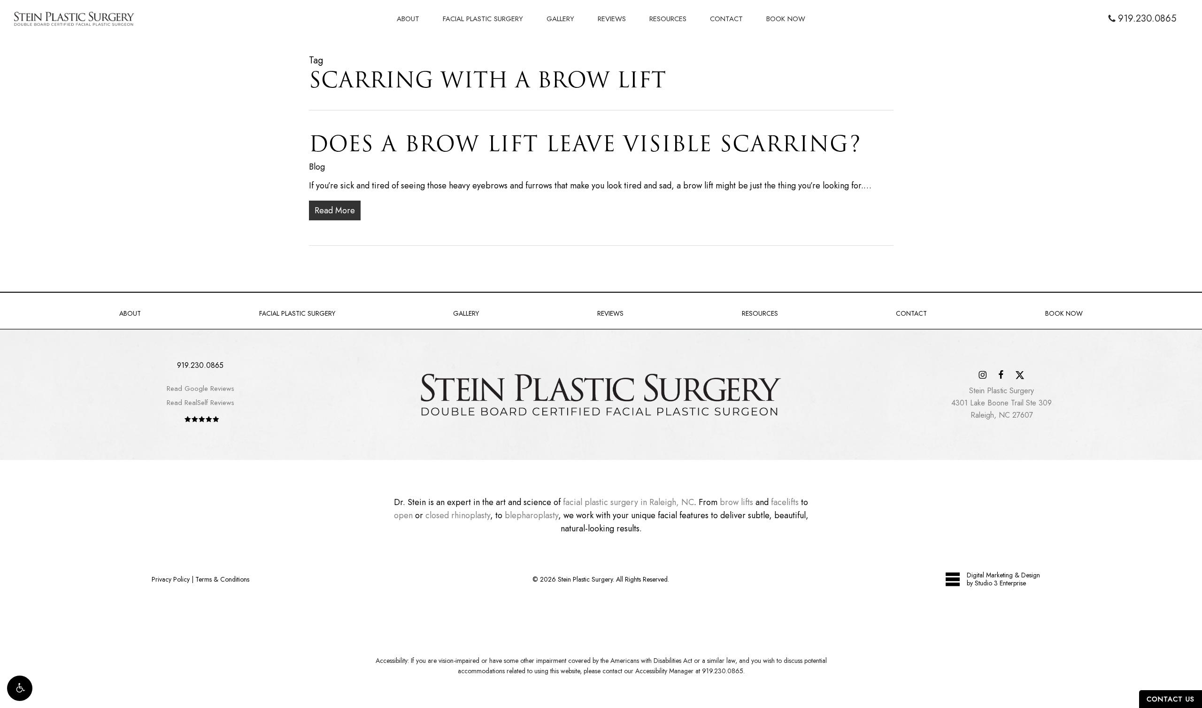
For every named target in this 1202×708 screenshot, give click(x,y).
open (403, 515)
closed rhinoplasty (457, 515)
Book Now (1064, 313)
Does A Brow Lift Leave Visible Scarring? (585, 144)
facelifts (785, 502)
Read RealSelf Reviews (200, 402)
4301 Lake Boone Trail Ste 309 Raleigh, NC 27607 (1001, 402)
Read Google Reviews (200, 388)
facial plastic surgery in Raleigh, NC (628, 502)
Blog (317, 167)
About (130, 313)
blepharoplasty (531, 515)
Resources (760, 313)
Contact (911, 313)
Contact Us (1170, 699)
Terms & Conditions (222, 579)
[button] (19, 688)
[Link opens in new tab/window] (982, 374)
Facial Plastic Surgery (297, 313)
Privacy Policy (171, 579)
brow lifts (736, 502)
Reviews (610, 313)
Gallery (466, 313)
